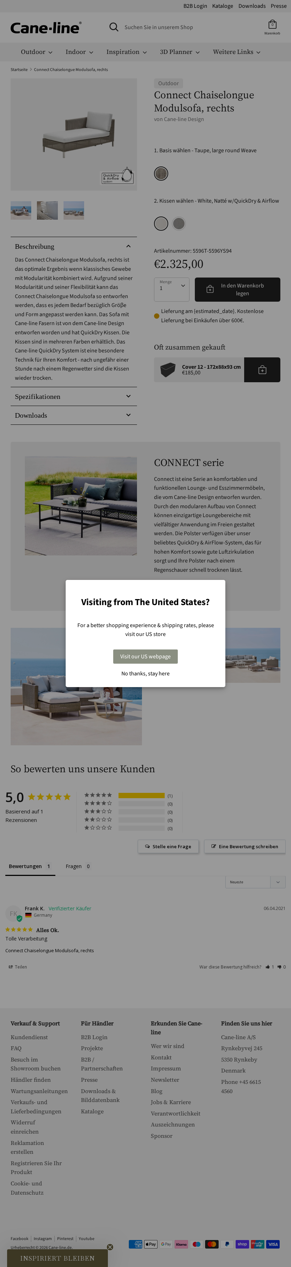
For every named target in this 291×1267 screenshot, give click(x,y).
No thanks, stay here (145, 673)
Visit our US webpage (145, 656)
